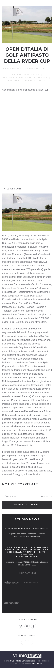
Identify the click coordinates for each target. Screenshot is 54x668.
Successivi (45, 496)
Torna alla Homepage (27, 505)
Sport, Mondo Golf (27, 80)
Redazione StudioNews (25, 77)
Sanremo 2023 (37, 68)
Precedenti (11, 496)
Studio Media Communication (22, 661)
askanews (12, 68)
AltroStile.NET (37, 664)
